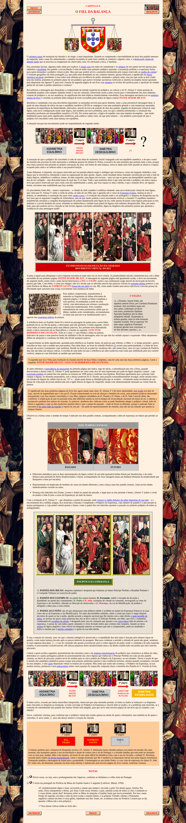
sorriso (40, 626)
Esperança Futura (128, 193)
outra (50, 663)
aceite (140, 391)
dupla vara (86, 66)
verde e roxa (78, 195)
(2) (115, 345)
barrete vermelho (65, 629)
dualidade (41, 69)
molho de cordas (148, 72)
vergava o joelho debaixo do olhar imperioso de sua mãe (123, 500)
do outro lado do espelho (50, 406)
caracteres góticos (46, 317)
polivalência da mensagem (57, 369)
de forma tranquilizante (58, 758)
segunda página (138, 283)
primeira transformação (104, 653)
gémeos (121, 66)
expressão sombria (35, 374)
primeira (108, 82)
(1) (66, 74)
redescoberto (62, 666)
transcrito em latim (80, 286)
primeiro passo (35, 56)
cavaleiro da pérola (60, 621)
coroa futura (123, 621)
